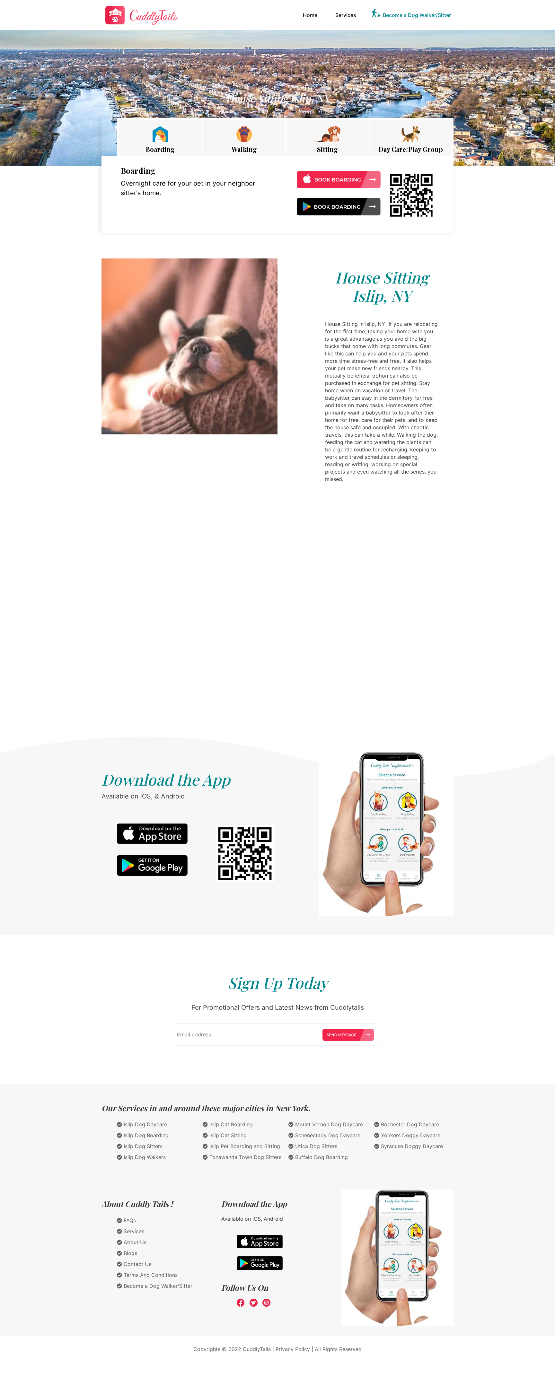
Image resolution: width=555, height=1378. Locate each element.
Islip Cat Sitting (227, 1135)
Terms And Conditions (150, 1275)
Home (311, 15)
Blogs (129, 1253)
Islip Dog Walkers (144, 1157)
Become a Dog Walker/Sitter (417, 15)
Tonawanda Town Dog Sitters (244, 1157)
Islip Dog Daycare (144, 1124)
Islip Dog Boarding (145, 1135)
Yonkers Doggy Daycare (409, 1135)
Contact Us (136, 1264)
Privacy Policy (293, 1349)
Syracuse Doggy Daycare (411, 1146)
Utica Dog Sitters (315, 1146)
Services (345, 15)
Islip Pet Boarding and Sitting (244, 1146)
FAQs (129, 1220)
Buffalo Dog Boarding (321, 1157)
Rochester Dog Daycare (409, 1124)
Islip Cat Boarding (230, 1124)
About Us (134, 1242)
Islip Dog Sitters (142, 1146)
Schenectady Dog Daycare (327, 1135)
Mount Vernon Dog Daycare (328, 1124)
